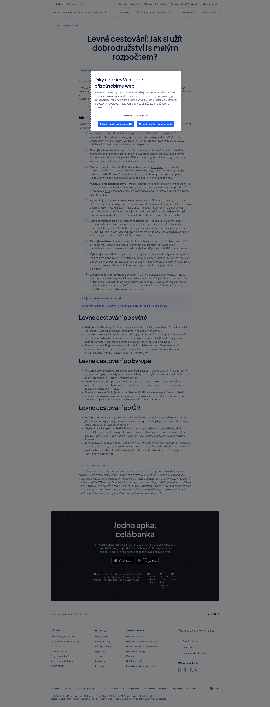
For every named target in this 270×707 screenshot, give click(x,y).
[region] (136, 101)
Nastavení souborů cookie (135, 116)
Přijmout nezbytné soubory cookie (155, 124)
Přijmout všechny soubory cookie (116, 124)
